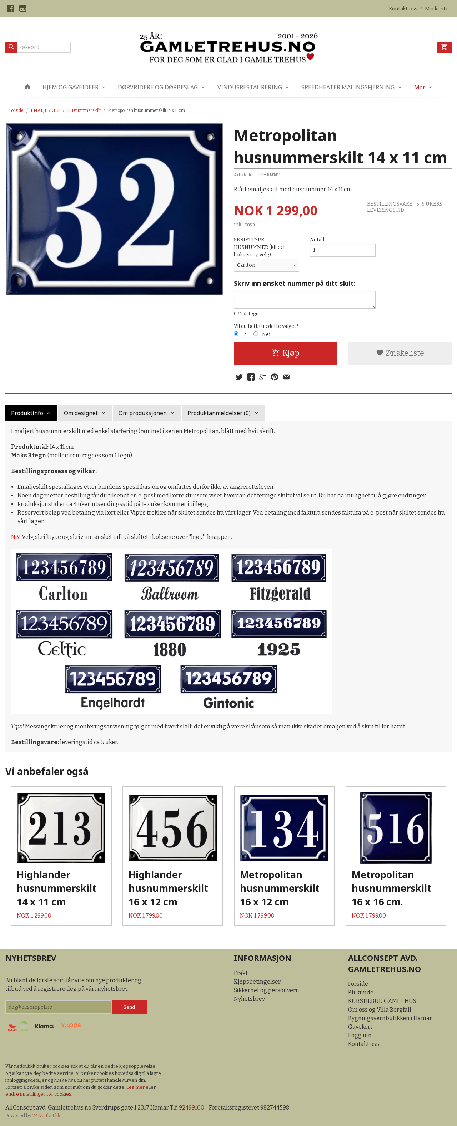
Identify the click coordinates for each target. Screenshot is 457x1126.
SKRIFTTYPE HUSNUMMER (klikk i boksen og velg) (259, 247)
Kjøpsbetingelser (257, 981)
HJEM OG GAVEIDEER (70, 87)
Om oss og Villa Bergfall (379, 1009)
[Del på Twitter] (239, 377)
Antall (317, 240)
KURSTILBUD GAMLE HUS (382, 1001)
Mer (419, 87)
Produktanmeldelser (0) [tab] (219, 413)
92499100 (191, 1107)
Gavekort (360, 1026)
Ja (244, 334)
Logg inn (360, 1035)
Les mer (136, 1087)
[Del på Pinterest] (274, 377)
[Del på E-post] (286, 377)
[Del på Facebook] (251, 377)
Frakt (241, 973)
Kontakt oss (363, 1044)
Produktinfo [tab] (27, 413)
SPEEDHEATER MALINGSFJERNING (348, 87)
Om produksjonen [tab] (143, 413)
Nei (266, 334)
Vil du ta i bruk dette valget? (266, 326)
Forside (16, 110)
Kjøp (291, 353)
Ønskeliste (404, 353)
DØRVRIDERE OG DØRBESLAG (158, 87)
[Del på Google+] (262, 377)
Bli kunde (360, 992)
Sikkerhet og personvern (266, 990)
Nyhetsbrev (249, 998)
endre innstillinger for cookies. (38, 1094)
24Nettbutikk (46, 1115)
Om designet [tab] (81, 413)
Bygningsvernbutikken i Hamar (390, 1018)
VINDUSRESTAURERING (249, 87)
